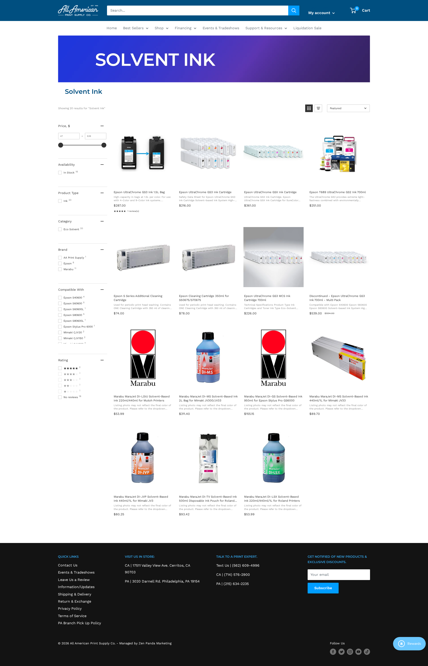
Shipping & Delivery (74, 594)
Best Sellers (133, 28)
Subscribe (323, 588)
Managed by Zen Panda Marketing (145, 643)
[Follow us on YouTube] (358, 652)
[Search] (293, 10)
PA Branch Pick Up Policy (79, 623)
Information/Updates (76, 587)
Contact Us (67, 565)
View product (142, 182)
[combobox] (197, 10)
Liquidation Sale (307, 28)
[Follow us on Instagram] (350, 652)
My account (319, 12)
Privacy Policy (70, 608)
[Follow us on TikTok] (367, 652)
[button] (309, 108)
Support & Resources (263, 28)
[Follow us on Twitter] (341, 652)
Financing (183, 28)
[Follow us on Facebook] (333, 652)
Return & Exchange (74, 601)
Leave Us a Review (74, 580)
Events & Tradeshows (221, 28)
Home (112, 28)
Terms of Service (72, 616)
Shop (159, 28)
